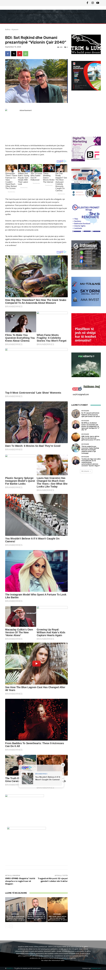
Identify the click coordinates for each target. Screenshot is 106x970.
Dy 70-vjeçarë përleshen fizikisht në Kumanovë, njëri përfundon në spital (15, 918)
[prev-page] (6, 926)
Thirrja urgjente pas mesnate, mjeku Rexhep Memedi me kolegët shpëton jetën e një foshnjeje (90, 450)
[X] (13, 53)
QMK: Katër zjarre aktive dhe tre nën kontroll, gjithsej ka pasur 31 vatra (57, 918)
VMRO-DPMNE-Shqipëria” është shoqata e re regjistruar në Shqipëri (20, 881)
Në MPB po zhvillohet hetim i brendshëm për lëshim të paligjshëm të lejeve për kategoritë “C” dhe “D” (36, 916)
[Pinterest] (19, 53)
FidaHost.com (96, 968)
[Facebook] (87, 3)
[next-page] (11, 926)
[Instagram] (92, 3)
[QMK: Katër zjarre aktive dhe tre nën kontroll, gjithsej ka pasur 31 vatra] (57, 909)
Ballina (7, 29)
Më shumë (85, 471)
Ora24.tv (10, 968)
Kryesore (15, 29)
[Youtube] (97, 3)
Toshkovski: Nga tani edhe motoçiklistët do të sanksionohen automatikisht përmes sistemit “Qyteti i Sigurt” (91, 462)
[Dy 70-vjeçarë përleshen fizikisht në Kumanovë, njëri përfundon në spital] (15, 909)
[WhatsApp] (25, 53)
